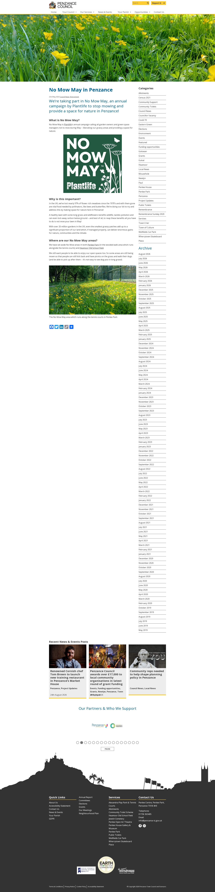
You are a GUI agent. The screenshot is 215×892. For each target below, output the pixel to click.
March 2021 (144, 545)
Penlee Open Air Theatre (120, 822)
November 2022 (146, 455)
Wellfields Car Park (147, 232)
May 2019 (143, 630)
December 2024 (146, 343)
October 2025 (145, 298)
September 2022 (146, 464)
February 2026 (145, 281)
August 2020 (144, 576)
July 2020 (143, 581)
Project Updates (146, 200)
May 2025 (143, 321)
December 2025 (146, 289)
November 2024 (146, 348)
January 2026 (145, 285)
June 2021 (143, 531)
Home (53, 12)
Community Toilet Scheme (121, 812)
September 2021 (146, 518)
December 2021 (146, 504)
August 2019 (144, 616)
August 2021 (144, 522)
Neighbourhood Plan (89, 813)
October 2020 (145, 567)
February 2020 (145, 603)
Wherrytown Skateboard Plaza (150, 238)
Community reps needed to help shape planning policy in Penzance (147, 674)
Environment (74, 97)
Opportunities (141, 12)
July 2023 (143, 419)
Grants (142, 155)
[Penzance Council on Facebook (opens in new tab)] (140, 825)
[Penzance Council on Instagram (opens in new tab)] (144, 825)
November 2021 (146, 509)
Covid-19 (143, 120)
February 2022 (145, 495)
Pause (107, 749)
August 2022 (144, 469)
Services (142, 218)
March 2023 (144, 437)
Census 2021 (144, 97)
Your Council (68, 12)
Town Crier (144, 223)
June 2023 (143, 424)
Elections (143, 129)
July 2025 (143, 312)
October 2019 (145, 607)
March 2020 (144, 598)
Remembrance (145, 209)
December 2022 (146, 451)
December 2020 (146, 558)
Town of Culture (146, 227)
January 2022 (145, 500)
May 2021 (143, 536)
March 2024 (144, 383)
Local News (144, 169)
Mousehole (144, 173)
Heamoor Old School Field (92, 248)
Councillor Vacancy (147, 115)
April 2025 (143, 325)
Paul (141, 182)
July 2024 (143, 366)
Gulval (141, 160)
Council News (64, 97)
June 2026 (143, 263)
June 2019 (143, 625)
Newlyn (142, 178)
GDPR (51, 818)
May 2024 (143, 375)
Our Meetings (85, 810)
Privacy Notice (70, 887)
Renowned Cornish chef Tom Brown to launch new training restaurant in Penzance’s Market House (67, 677)
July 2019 (143, 621)
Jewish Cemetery (116, 818)
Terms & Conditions (56, 887)
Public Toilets (145, 205)
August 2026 (144, 254)
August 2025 (144, 307)
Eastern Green (145, 124)
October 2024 (145, 352)
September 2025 (146, 303)
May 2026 (143, 267)
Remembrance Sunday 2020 (151, 214)
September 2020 (146, 572)
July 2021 (143, 527)
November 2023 (146, 401)
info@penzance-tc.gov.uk (150, 820)
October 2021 (145, 513)
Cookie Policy (81, 887)
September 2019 (146, 612)
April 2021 (143, 540)
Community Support (148, 102)
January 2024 (145, 392)
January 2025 (145, 339)
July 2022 (143, 473)
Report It (157, 3)
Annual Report (85, 797)
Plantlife (68, 124)
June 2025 (143, 316)
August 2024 (144, 361)
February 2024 (145, 388)
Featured (143, 142)
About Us (53, 802)
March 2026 (144, 276)
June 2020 (143, 585)
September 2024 (146, 357)
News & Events (105, 12)
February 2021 (145, 549)
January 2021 (145, 554)
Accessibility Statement (59, 805)
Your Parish (123, 12)
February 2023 (145, 442)
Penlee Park (93, 244)
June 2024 (143, 370)
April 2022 (143, 486)
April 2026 (143, 272)
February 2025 (145, 334)
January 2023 (145, 446)
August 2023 (144, 415)
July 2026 (143, 258)
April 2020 (143, 594)
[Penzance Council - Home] (107, 5)
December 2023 (146, 397)
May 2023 (143, 428)
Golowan (143, 151)
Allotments (144, 93)
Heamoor (143, 164)
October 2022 (145, 460)
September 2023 (146, 410)
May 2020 (143, 589)
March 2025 (144, 330)
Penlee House (145, 187)
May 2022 (143, 482)
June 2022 (143, 478)
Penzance (143, 196)
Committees (84, 800)
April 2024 (143, 379)
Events (142, 138)
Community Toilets (147, 106)
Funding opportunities (149, 147)
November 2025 (146, 294)
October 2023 (145, 406)
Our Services (86, 12)
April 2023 (143, 433)
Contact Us (159, 12)
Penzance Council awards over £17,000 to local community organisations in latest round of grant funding (106, 677)
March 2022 (144, 491)
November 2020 (146, 563)
